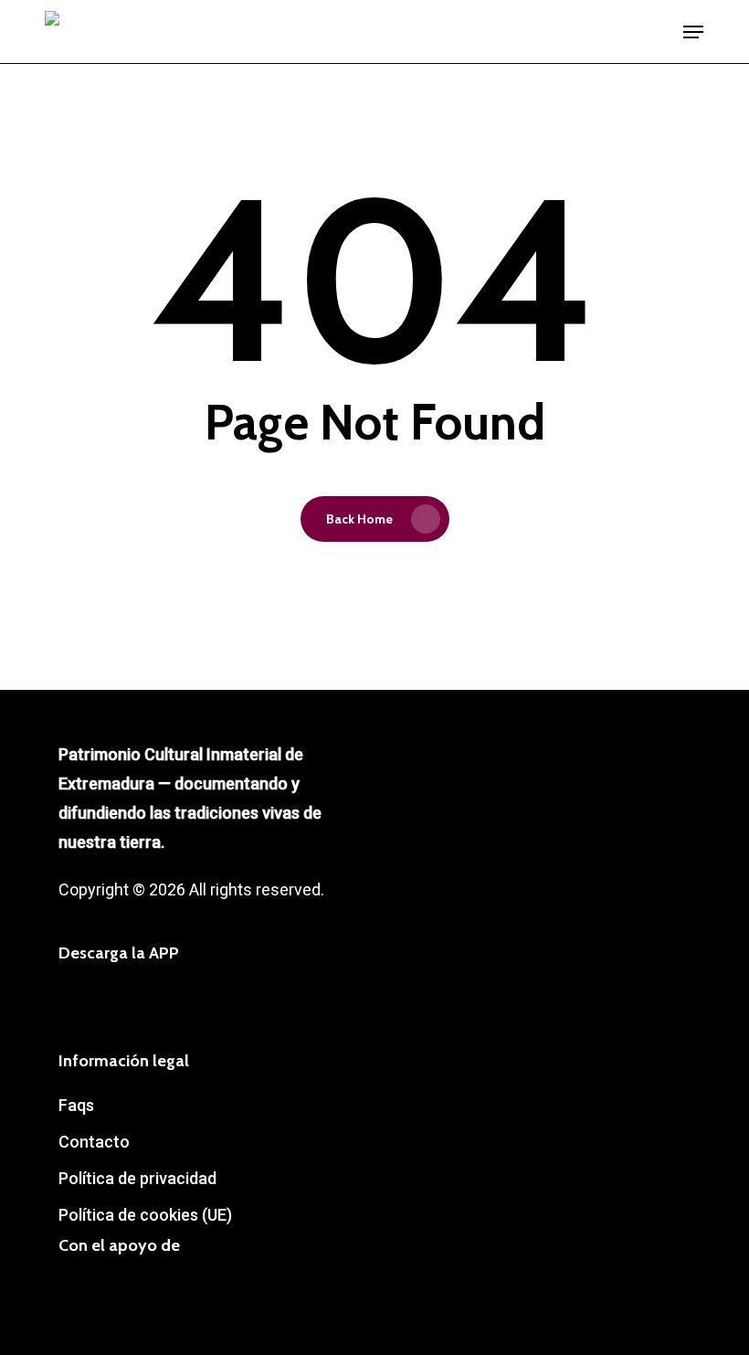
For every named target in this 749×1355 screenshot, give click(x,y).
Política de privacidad (137, 1178)
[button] (693, 32)
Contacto (94, 1141)
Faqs (76, 1105)
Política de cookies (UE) (145, 1214)
